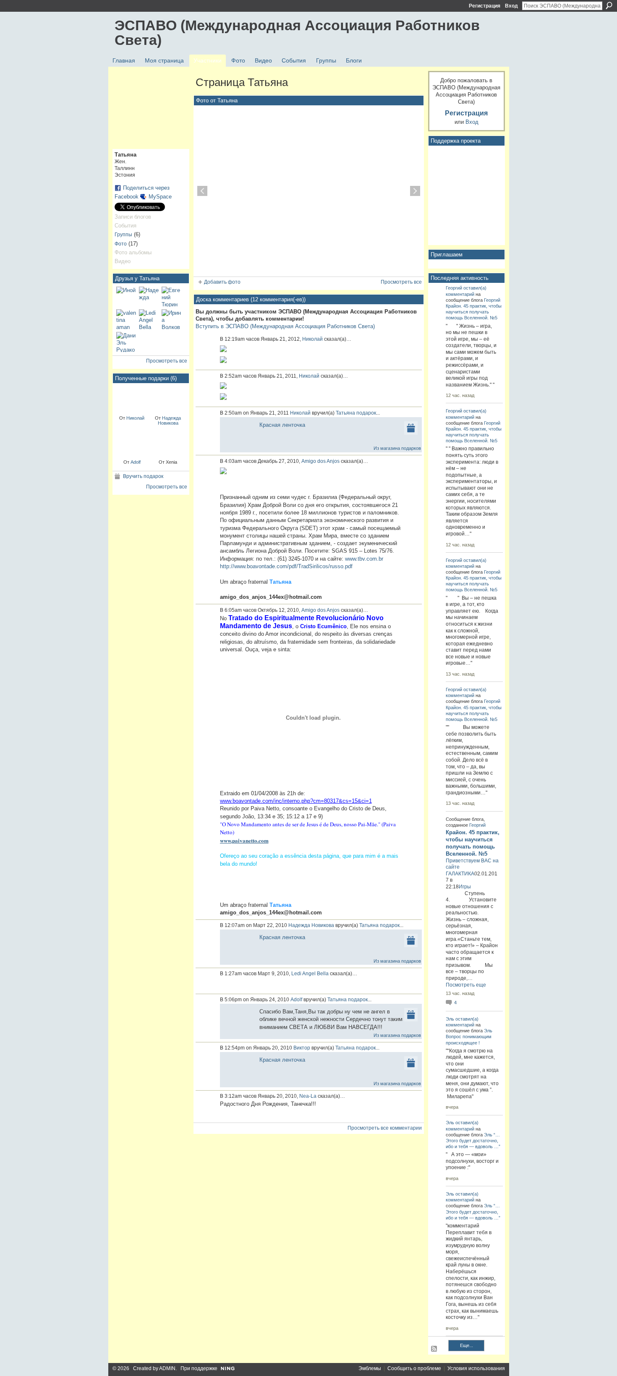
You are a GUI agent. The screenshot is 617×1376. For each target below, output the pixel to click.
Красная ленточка (282, 425)
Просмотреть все (166, 361)
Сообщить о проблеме (414, 1368)
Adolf (136, 462)
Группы (123, 235)
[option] (308, 191)
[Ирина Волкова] (172, 319)
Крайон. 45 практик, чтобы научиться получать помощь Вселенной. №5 (474, 311)
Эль (450, 1018)
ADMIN (167, 1368)
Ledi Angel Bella (310, 974)
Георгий (454, 287)
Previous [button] (202, 191)
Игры (465, 887)
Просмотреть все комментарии (385, 1128)
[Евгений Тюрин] (172, 297)
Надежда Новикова (169, 420)
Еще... (466, 1345)
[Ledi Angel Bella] (149, 319)
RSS (434, 1349)
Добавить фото (222, 282)
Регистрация (484, 6)
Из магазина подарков (397, 448)
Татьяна (345, 413)
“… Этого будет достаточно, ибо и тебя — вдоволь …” (473, 1140)
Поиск (609, 5)
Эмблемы (369, 1368)
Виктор (301, 1048)
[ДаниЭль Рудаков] (126, 342)
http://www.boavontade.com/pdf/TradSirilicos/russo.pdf (286, 566)
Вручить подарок (143, 476)
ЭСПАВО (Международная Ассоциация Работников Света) (297, 32)
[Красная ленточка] (132, 398)
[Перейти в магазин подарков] (411, 427)
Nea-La (307, 1096)
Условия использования (476, 1368)
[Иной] (126, 297)
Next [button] (415, 191)
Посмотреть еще (466, 985)
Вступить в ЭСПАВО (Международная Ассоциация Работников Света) (285, 326)
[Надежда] (149, 297)
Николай (135, 417)
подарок (366, 413)
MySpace (160, 196)
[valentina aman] (126, 319)
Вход (511, 6)
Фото (121, 244)
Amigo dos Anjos (320, 461)
